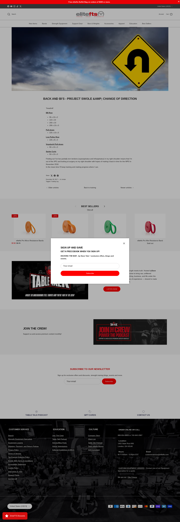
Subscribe (90, 273)
